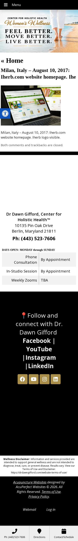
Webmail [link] (29, 509)
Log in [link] (50, 509)
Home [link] (12, 60)
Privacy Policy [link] (38, 496)
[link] (5, 113)
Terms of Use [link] (51, 491)
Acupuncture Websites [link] (29, 482)
